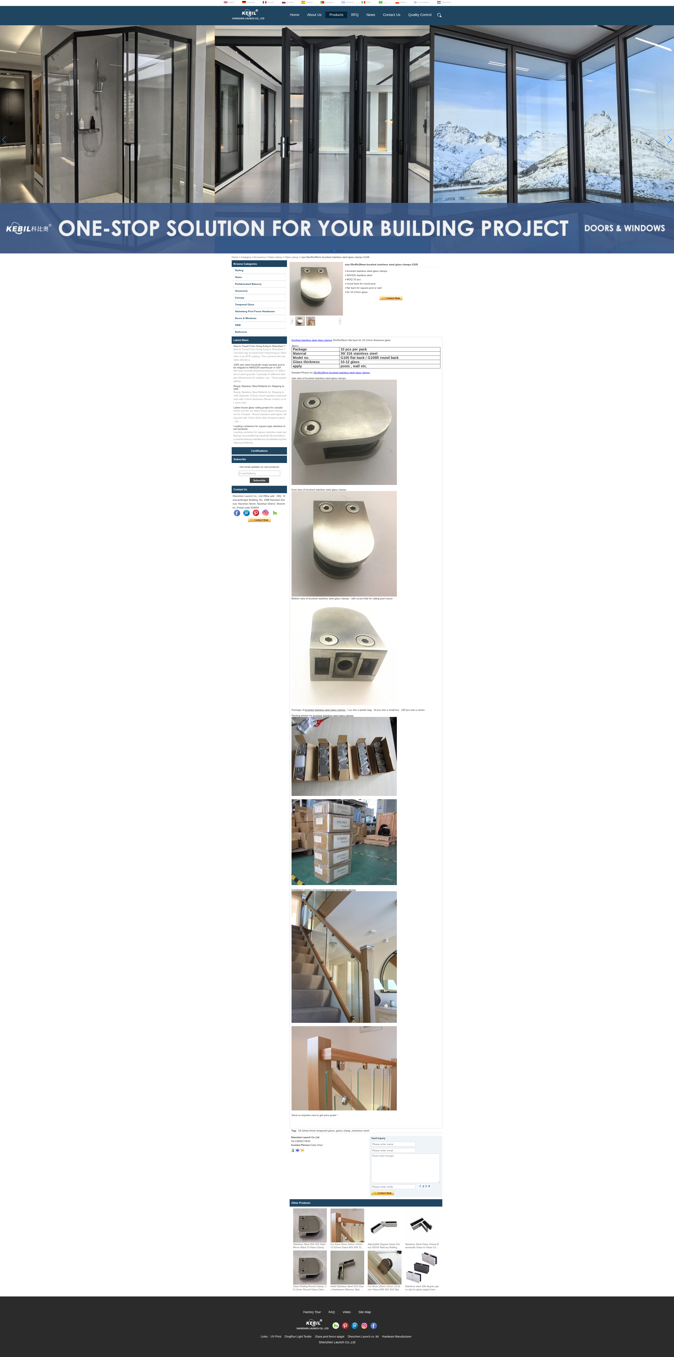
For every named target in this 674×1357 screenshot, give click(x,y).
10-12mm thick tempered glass (316, 1130)
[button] (331, 251)
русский (289, 2)
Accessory (259, 257)
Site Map (364, 1312)
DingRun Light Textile (298, 1336)
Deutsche (251, 2)
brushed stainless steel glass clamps (312, 340)
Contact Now (259, 520)
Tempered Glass (244, 304)
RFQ (355, 15)
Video (347, 1312)
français (270, 2)
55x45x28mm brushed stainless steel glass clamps (341, 372)
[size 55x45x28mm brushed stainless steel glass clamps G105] (316, 289)
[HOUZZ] (274, 513)
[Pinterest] (255, 513)
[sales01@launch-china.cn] (302, 1150)
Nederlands (446, 2)
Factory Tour (312, 1312)
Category (246, 257)
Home (294, 15)
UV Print (276, 1336)
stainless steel (360, 1130)
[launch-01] (297, 1150)
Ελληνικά (350, 2)
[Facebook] (236, 513)
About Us (314, 15)
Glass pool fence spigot (329, 1336)
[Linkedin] (246, 513)
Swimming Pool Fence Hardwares (255, 311)
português (329, 2)
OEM (238, 325)
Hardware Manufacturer (396, 1336)
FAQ (332, 1312)
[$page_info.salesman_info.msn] (293, 1150)
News (370, 15)
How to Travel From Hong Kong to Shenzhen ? (259, 346)
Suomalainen (423, 2)
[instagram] (265, 513)
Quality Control (419, 15)
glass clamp (343, 1130)
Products (336, 15)
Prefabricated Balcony (248, 284)
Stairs (238, 277)
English (231, 2)
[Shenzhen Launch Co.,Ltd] (248, 21)
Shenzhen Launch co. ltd (363, 1336)
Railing (239, 270)
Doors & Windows (245, 318)
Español (309, 2)
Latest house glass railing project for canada (258, 407)
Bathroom (241, 331)
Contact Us (391, 15)
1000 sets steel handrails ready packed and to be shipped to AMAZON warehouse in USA (259, 366)
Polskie (403, 2)
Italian (368, 2)
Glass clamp (275, 257)
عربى (385, 2)
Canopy (239, 297)
